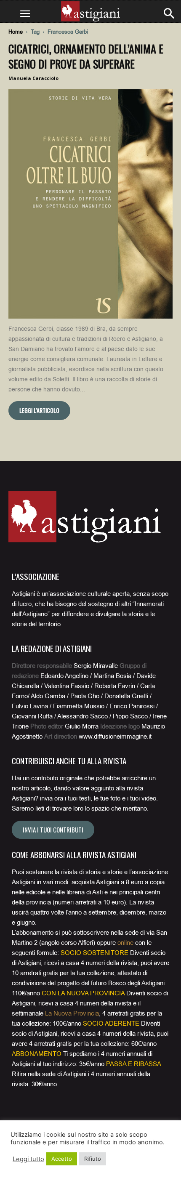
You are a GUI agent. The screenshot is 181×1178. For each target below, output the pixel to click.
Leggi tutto (28, 1159)
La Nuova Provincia (72, 1013)
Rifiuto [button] (92, 1158)
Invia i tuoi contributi (53, 829)
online (125, 943)
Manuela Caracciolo (33, 78)
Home (15, 31)
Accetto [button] (61, 1158)
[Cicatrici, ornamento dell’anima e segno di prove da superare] (90, 204)
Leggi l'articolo (39, 410)
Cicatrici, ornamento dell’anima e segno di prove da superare (85, 56)
